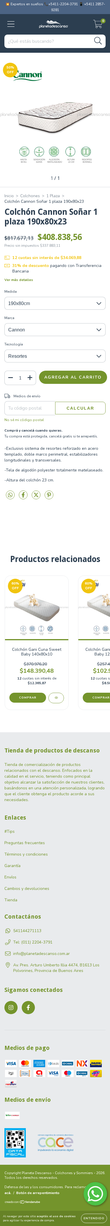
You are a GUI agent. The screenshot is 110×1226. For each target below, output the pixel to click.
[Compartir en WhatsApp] (10, 495)
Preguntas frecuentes (24, 843)
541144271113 (27, 931)
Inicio (9, 196)
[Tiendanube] (22, 1202)
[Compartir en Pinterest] (49, 497)
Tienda (10, 900)
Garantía (12, 866)
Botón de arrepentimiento (38, 1193)
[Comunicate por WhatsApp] (95, 1193)
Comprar (27, 698)
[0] (98, 26)
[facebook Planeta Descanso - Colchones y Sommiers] (28, 1007)
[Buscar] (98, 41)
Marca (9, 318)
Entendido (94, 1218)
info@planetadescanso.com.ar (41, 953)
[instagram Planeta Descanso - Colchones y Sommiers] (11, 1007)
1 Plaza (53, 196)
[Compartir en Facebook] (24, 497)
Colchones (30, 196)
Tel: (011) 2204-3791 (33, 942)
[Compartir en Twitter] (37, 497)
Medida (10, 291)
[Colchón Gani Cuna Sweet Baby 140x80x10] (56, 698)
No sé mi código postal (24, 420)
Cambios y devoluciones (26, 888)
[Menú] (11, 24)
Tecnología (13, 344)
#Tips (9, 831)
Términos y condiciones (26, 854)
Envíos (10, 877)
